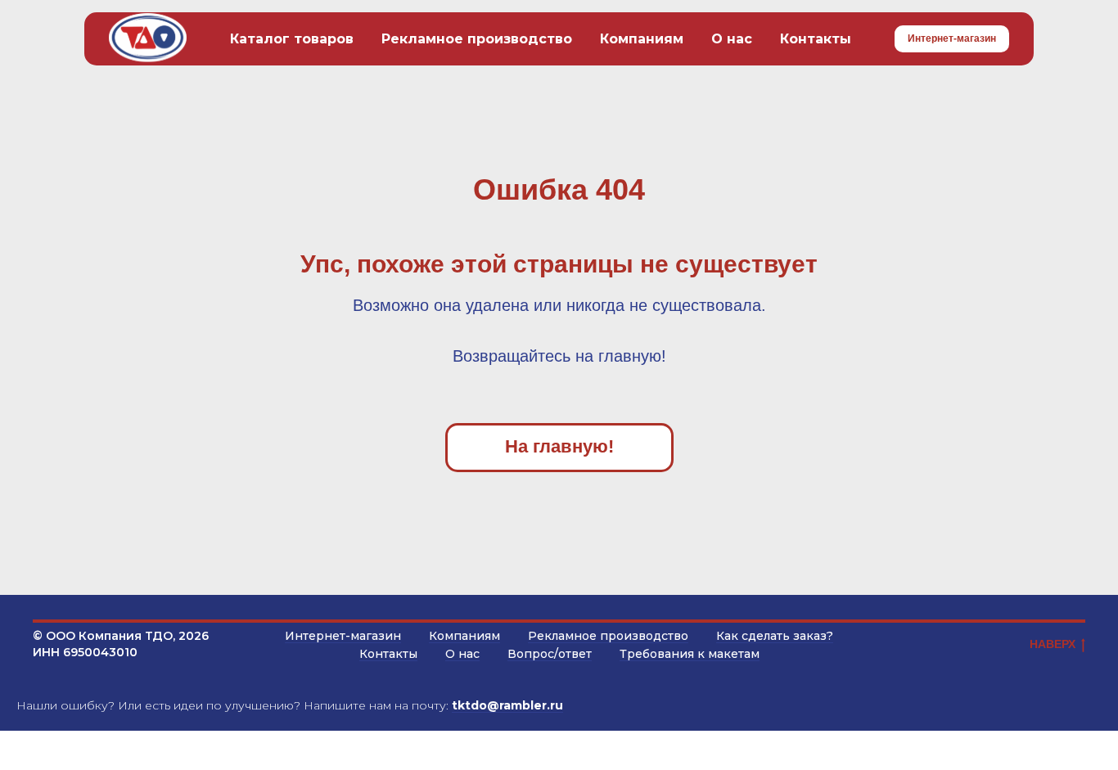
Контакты (815, 39)
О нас (731, 39)
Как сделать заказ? (774, 635)
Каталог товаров (292, 39)
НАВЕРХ (1052, 644)
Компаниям (641, 39)
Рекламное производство (476, 39)
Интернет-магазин (343, 635)
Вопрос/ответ (549, 653)
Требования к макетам (690, 653)
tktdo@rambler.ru (507, 705)
